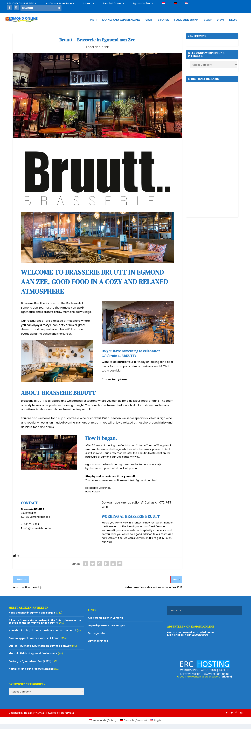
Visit (93, 20)
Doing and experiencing (121, 20)
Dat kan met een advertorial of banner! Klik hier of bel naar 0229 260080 (191, 634)
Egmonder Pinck (98, 641)
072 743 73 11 (31, 524)
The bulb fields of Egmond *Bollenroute (33, 653)
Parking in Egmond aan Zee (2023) (30, 661)
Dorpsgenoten (97, 633)
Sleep (208, 20)
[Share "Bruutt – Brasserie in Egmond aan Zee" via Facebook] (85, 563)
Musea (87, 3)
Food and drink (186, 20)
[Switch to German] (175, 3)
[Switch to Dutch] (163, 3)
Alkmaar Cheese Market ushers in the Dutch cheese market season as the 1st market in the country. (46, 621)
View (220, 20)
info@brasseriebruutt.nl (37, 528)
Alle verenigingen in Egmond (105, 617)
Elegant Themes (34, 713)
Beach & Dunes (112, 3)
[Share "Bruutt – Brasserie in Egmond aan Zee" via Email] (113, 563)
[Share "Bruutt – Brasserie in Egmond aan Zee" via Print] (119, 563)
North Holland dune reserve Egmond (31, 668)
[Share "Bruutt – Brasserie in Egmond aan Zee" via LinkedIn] (106, 563)
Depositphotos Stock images (106, 625)
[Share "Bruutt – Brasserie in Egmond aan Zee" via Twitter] (92, 563)
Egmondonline (141, 3)
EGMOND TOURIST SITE (20, 3)
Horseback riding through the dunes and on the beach (42, 630)
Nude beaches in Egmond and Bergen (32, 612)
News (233, 20)
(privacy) (226, 676)
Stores (163, 20)
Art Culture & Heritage (58, 3)
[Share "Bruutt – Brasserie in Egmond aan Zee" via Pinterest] (99, 563)
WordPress (67, 713)
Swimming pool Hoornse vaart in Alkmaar (34, 638)
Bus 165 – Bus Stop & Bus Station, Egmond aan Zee (40, 645)
